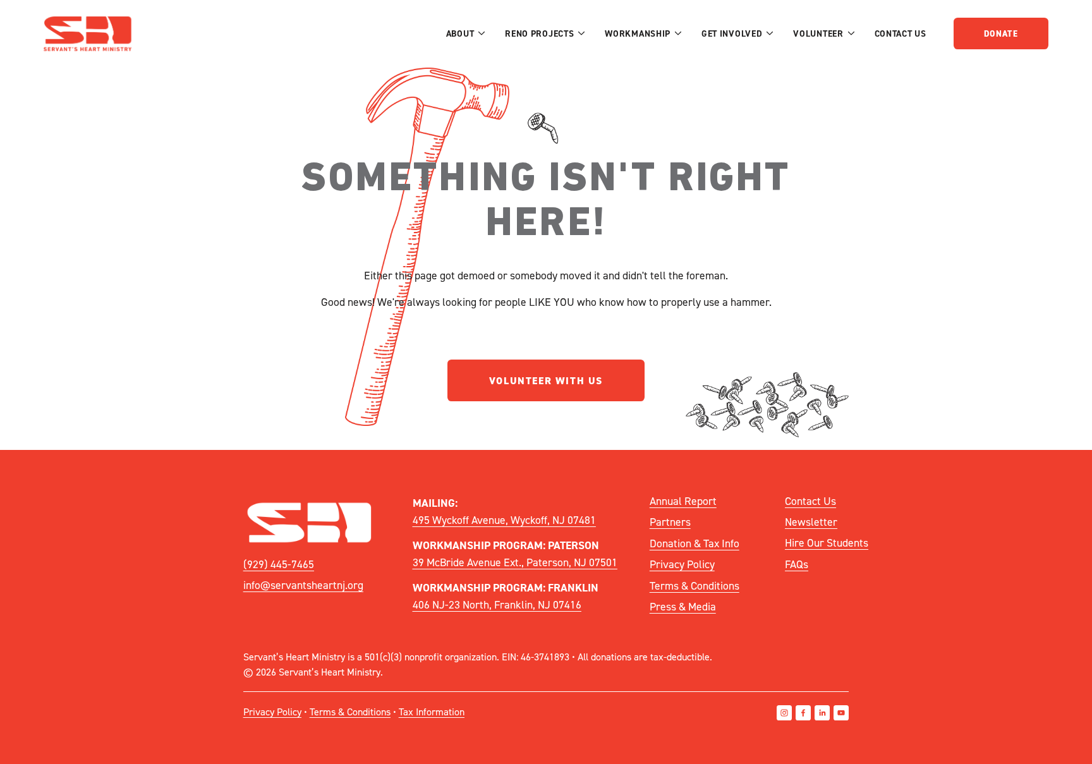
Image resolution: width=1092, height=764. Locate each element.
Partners (670, 521)
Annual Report (683, 500)
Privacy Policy (682, 564)
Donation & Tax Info (694, 543)
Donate (1001, 33)
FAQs (796, 564)
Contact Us (900, 33)
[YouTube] (841, 712)
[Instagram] (784, 712)
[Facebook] (803, 712)
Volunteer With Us (546, 380)
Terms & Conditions (694, 585)
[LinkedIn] (822, 712)
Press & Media (683, 606)
